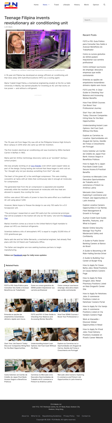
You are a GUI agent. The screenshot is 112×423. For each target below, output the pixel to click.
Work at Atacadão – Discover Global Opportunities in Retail (92, 322)
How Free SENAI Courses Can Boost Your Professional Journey (94, 105)
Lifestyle (66, 5)
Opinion (96, 5)
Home (36, 5)
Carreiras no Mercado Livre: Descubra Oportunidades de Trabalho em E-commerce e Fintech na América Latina (95, 182)
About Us (25, 416)
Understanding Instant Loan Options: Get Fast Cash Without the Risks (95, 128)
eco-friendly (36, 166)
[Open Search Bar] (104, 4)
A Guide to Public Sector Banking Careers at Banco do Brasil (94, 243)
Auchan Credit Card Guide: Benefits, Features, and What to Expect (95, 221)
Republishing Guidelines (51, 416)
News (45, 5)
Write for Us (35, 416)
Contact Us (86, 416)
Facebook (18, 255)
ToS (78, 416)
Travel (56, 5)
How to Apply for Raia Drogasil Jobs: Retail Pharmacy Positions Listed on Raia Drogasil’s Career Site (94, 283)
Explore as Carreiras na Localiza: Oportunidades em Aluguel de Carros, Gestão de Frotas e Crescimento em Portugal (95, 141)
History (77, 5)
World (86, 5)
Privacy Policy (69, 416)
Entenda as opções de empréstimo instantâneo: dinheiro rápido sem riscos (94, 82)
